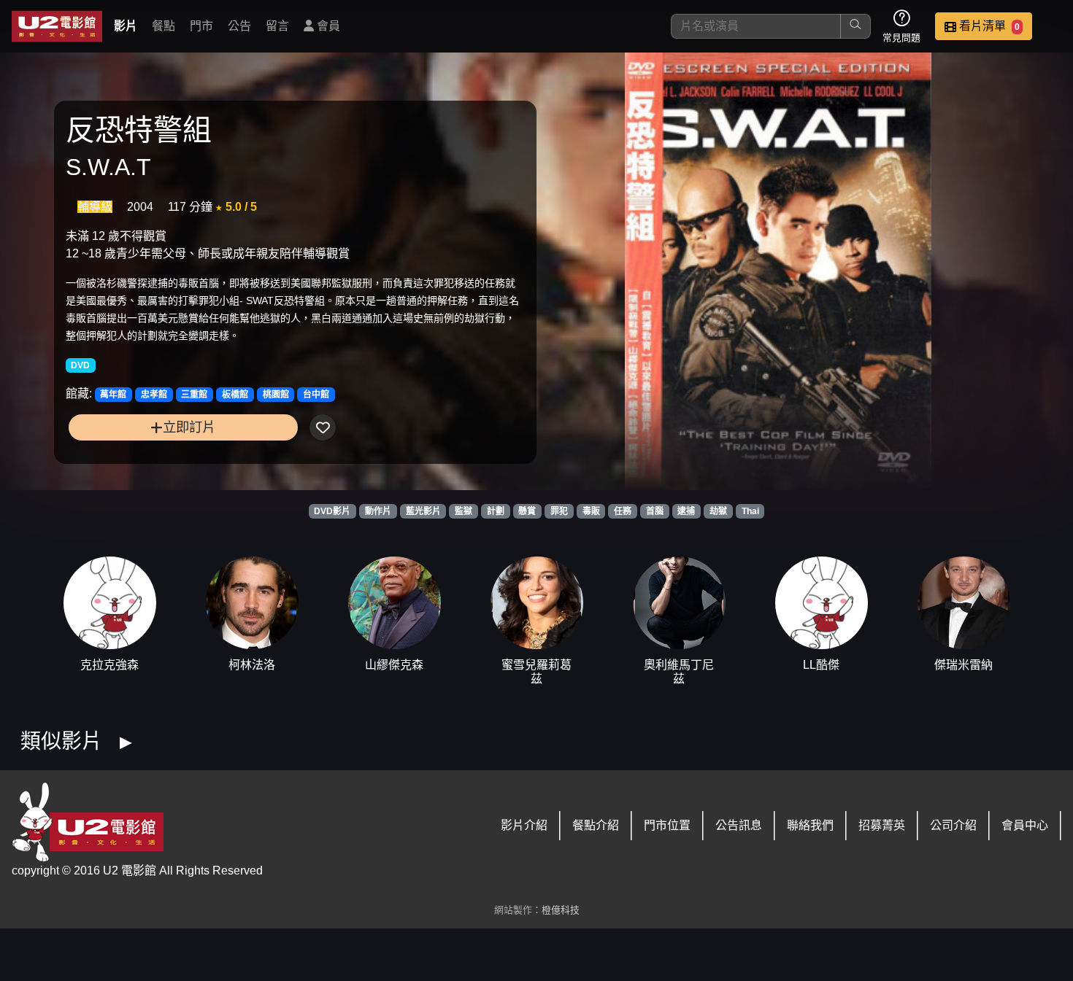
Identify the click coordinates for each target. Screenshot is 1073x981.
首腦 (655, 511)
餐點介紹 (595, 825)
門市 (201, 26)
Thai (750, 511)
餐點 (163, 26)
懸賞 (527, 511)
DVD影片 (332, 511)
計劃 (495, 511)
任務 (622, 511)
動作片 (378, 511)
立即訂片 (189, 427)
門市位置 (667, 825)
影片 (125, 26)
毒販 (591, 511)
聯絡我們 (810, 825)
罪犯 (559, 511)
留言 (277, 26)
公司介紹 (953, 825)
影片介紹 (524, 825)
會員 (327, 26)
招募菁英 (881, 825)
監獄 (463, 511)
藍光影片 (423, 511)
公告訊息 (738, 825)
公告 (239, 26)
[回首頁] (57, 26)
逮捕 (686, 511)
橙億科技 (561, 909)
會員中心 (1024, 825)
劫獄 (718, 511)
